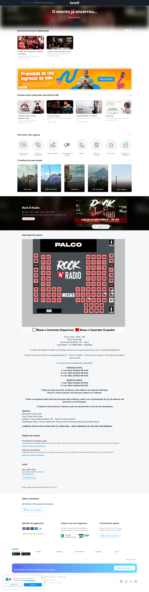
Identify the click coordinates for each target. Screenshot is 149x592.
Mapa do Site (61, 577)
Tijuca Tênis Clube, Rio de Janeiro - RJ (53, 215)
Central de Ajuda (116, 528)
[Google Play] (25, 554)
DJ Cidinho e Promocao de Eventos (43, 2)
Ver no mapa (30, 478)
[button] (8, 579)
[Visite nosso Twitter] (131, 581)
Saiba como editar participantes (33, 455)
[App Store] (16, 554)
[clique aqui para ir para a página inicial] (74, 3)
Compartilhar (102, 227)
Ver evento (74, 23)
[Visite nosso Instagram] (126, 581)
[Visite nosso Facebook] (136, 581)
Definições (14, 585)
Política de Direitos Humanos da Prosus (45, 577)
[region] (23, 582)
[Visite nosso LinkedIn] (121, 581)
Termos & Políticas (29, 580)
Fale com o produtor (34, 510)
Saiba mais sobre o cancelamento (33, 446)
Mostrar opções (131, 559)
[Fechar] (42, 577)
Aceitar (33, 585)
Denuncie (53, 487)
